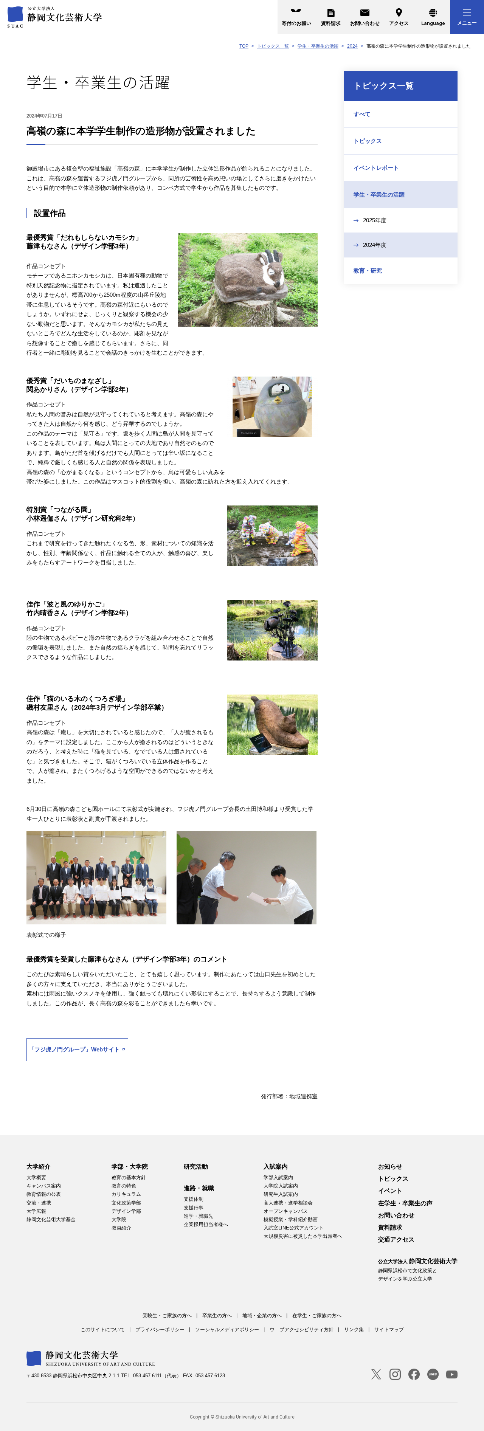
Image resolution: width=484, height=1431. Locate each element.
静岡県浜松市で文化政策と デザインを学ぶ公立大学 (418, 1269)
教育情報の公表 (43, 1194)
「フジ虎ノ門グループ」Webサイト (74, 1049)
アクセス (399, 23)
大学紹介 (38, 1166)
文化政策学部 (126, 1203)
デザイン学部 (126, 1211)
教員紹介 (121, 1228)
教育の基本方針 (129, 1177)
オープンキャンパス (286, 1211)
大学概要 (36, 1177)
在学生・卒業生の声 (405, 1203)
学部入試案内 (278, 1177)
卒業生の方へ (217, 1315)
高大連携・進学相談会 (288, 1203)
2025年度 (374, 220)
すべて (362, 114)
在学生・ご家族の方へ (316, 1315)
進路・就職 (199, 1188)
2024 (352, 46)
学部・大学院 (130, 1166)
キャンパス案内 (43, 1186)
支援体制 (193, 1199)
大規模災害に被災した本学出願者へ (303, 1236)
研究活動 (196, 1166)
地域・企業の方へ (262, 1315)
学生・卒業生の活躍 (318, 46)
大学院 (119, 1219)
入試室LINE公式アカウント (294, 1228)
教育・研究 (368, 270)
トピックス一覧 (273, 46)
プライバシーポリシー (160, 1329)
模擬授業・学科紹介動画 (291, 1219)
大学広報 (36, 1211)
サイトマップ (389, 1329)
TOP (243, 46)
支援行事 (193, 1208)
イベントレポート (376, 167)
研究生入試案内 (281, 1194)
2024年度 (374, 245)
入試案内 (276, 1166)
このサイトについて (103, 1329)
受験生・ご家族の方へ (167, 1315)
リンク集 (354, 1329)
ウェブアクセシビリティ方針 (302, 1329)
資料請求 (331, 23)
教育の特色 (124, 1186)
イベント (390, 1191)
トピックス (368, 141)
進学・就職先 (198, 1216)
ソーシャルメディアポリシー (227, 1329)
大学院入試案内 (281, 1186)
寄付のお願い (296, 23)
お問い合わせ (365, 23)
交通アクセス (396, 1239)
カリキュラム (126, 1194)
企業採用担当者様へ (206, 1224)
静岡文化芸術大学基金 (51, 1219)
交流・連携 (38, 1203)
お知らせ (390, 1166)
